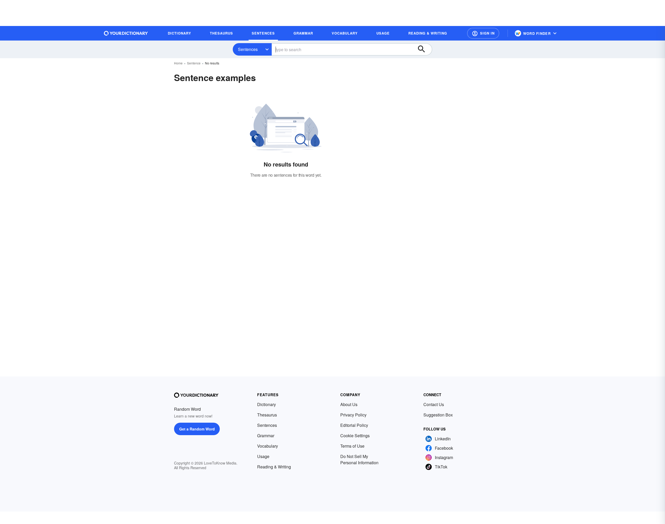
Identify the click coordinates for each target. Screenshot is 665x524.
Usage (263, 456)
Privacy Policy (353, 415)
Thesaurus (267, 415)
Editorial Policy (354, 425)
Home (178, 63)
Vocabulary (267, 446)
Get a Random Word (197, 429)
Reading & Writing (274, 467)
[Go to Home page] (126, 33)
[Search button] (424, 49)
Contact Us (433, 404)
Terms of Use (352, 446)
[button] (483, 33)
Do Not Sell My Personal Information (359, 459)
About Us (348, 404)
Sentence (194, 63)
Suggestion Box (438, 415)
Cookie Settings (355, 436)
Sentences (248, 49)
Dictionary (266, 404)
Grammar (265, 436)
